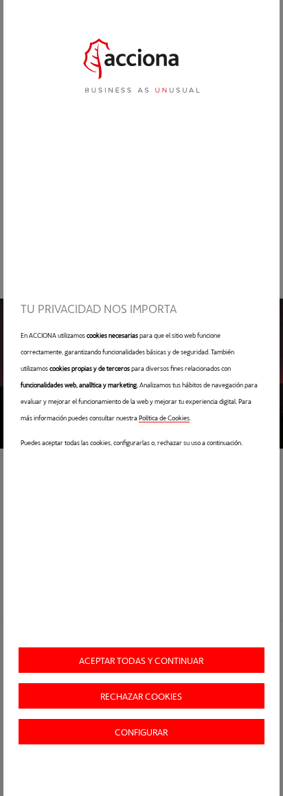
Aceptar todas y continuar (141, 660)
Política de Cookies (164, 417)
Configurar (141, 732)
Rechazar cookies (141, 696)
